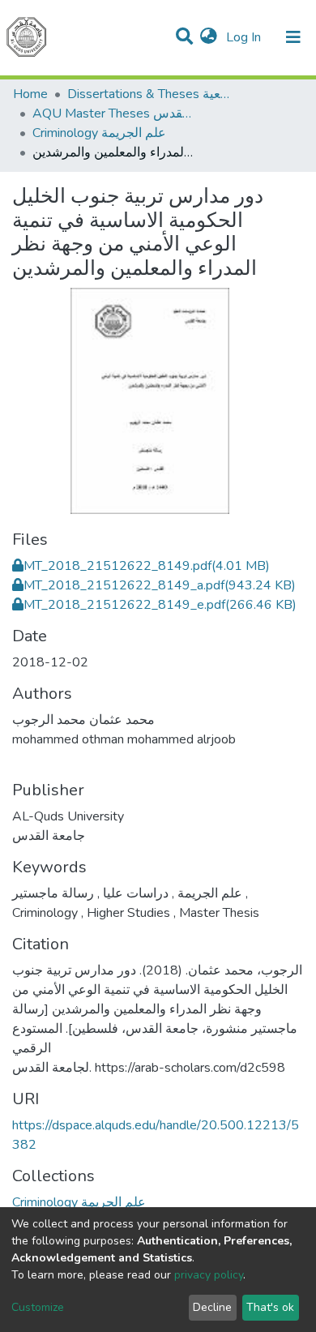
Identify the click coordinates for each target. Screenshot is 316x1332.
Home (30, 94)
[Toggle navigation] (293, 37)
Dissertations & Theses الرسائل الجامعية (148, 94)
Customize (37, 1307)
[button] (208, 37)
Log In (245, 37)
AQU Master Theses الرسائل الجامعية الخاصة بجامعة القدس (113, 113)
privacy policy (208, 1275)
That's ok (270, 1307)
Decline (212, 1307)
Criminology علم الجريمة (99, 133)
